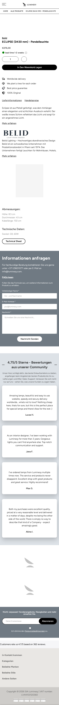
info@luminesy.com (12, 271)
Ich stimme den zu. (29, 631)
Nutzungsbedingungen (35, 631)
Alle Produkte (17, 11)
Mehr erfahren (9, 123)
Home (5, 11)
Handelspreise (32, 100)
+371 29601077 (15, 268)
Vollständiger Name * (10, 291)
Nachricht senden (30, 339)
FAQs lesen (7, 277)
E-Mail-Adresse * (9, 302)
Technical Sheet (14, 241)
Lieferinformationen (12, 100)
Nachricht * (6, 312)
